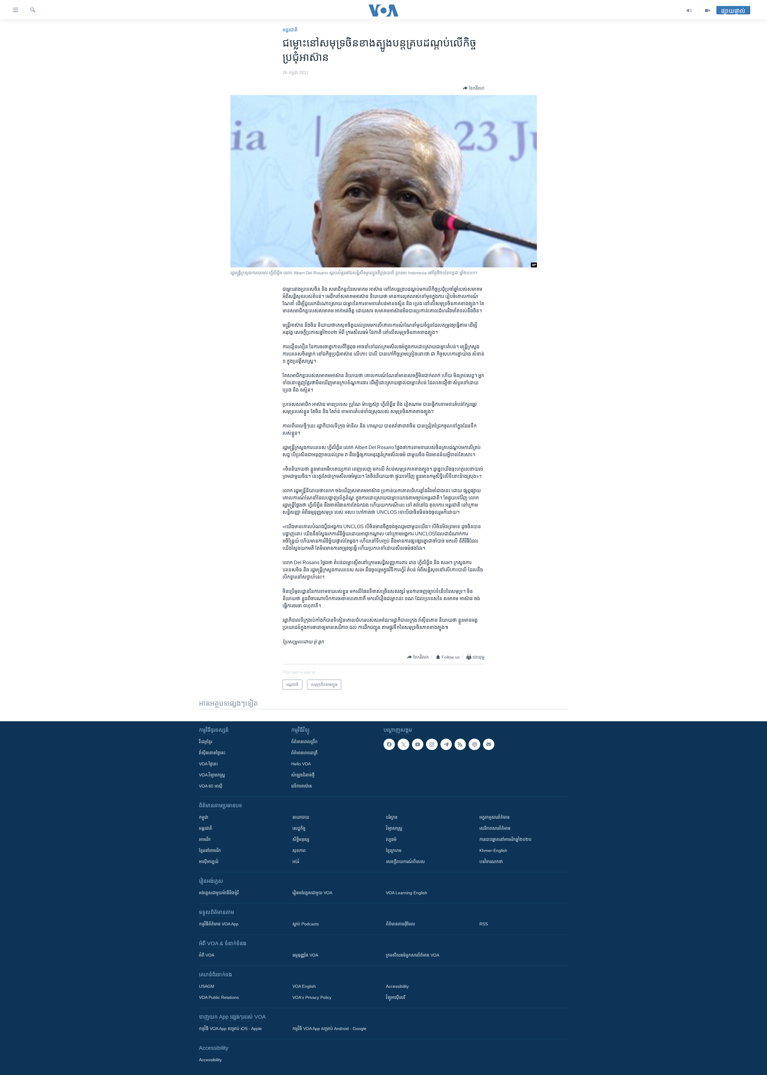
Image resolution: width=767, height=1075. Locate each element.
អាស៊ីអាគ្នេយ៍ (208, 861)
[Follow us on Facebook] (389, 744)
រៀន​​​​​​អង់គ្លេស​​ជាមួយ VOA (312, 892)
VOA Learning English (406, 892)
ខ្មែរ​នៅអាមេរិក (210, 850)
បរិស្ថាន (392, 817)
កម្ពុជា (203, 817)
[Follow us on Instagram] (431, 744)
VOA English (304, 986)
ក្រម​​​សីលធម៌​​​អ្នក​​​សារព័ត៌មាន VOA (412, 955)
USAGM (206, 986)
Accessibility (397, 986)
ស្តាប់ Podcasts (305, 924)
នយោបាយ (300, 817)
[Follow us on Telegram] (446, 744)
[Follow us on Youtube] (417, 744)
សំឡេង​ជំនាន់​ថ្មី (303, 775)
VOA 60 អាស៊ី (210, 786)
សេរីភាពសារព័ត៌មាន (495, 828)
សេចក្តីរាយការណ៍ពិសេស (405, 861)
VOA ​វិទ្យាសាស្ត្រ (212, 775)
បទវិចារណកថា (491, 861)
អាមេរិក (205, 839)
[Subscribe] (488, 744)
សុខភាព (299, 850)
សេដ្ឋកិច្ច (299, 828)
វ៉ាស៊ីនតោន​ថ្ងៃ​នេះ (212, 752)
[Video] (707, 10)
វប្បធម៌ (391, 839)
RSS (483, 924)
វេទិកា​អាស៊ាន (301, 786)
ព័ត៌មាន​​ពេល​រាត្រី (304, 752)
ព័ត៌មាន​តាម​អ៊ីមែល (400, 924)
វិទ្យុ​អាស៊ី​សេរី (395, 997)
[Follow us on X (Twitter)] (403, 744)
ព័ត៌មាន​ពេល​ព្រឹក (304, 741)
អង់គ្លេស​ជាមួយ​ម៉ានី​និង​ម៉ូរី (218, 892)
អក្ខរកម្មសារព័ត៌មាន (494, 817)
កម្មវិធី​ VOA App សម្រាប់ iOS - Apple (230, 1028)
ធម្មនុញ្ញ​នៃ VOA (305, 955)
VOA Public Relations (219, 997)
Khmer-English (493, 850)
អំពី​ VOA (206, 955)
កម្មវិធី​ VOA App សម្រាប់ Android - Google (329, 1028)
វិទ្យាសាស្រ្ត (394, 828)
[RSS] (460, 744)
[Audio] (689, 10)
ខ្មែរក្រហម (393, 850)
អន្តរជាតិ (290, 29)
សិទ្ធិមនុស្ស (300, 839)
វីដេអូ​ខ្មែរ (205, 741)
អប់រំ (295, 861)
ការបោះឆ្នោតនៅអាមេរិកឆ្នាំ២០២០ (505, 839)
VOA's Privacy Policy (311, 997)
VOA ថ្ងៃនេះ (208, 763)
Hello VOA (301, 763)
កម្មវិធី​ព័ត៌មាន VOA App (218, 924)
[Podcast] (474, 744)
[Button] (473, 88)
